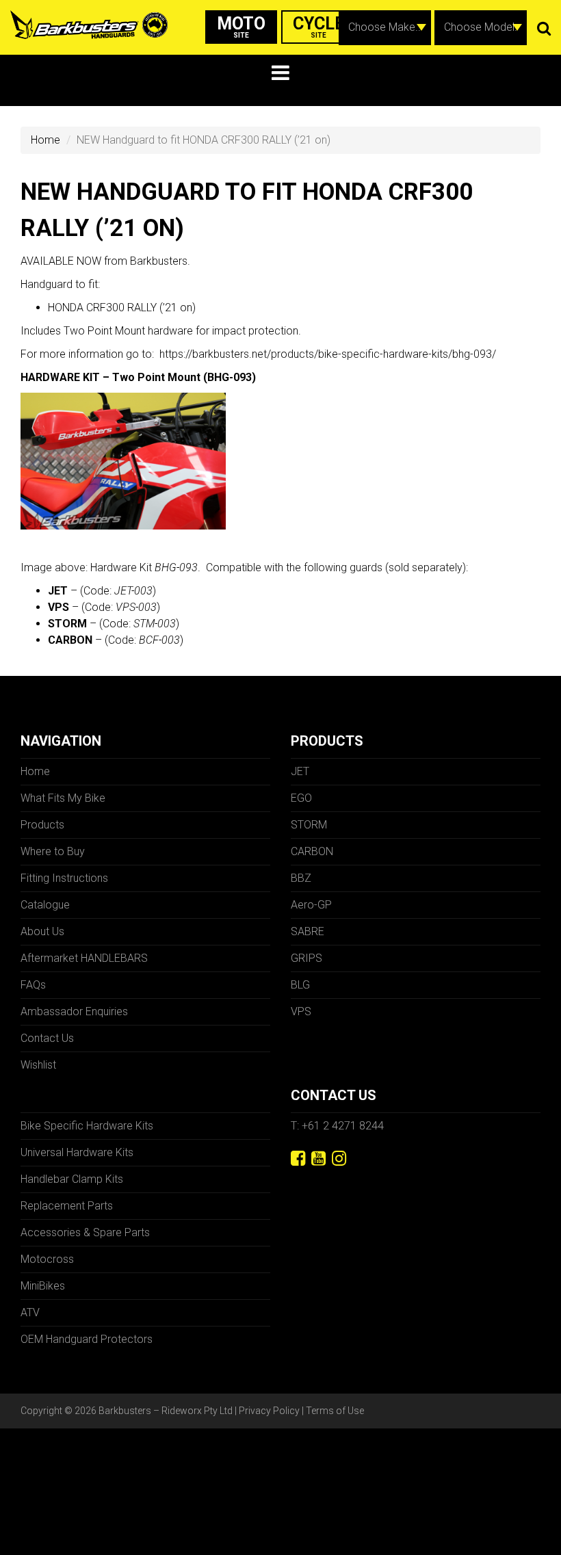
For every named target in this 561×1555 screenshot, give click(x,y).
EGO (301, 798)
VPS (301, 1011)
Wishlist (38, 1064)
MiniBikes (43, 1285)
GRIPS (306, 958)
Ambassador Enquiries (74, 1011)
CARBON (312, 851)
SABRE (307, 931)
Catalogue (45, 904)
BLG (300, 984)
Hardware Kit (144, 567)
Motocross (47, 1259)
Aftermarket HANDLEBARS (84, 958)
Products (42, 824)
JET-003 (133, 590)
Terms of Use (335, 1410)
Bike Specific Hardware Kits (87, 1125)
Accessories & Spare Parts (85, 1232)
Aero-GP (311, 904)
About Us (42, 931)
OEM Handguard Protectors (87, 1339)
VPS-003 (136, 607)
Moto (241, 26)
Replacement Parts (67, 1205)
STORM (309, 824)
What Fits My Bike (63, 798)
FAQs (33, 984)
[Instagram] (339, 1158)
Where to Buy (53, 851)
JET (300, 771)
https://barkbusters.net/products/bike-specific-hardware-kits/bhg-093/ (327, 354)
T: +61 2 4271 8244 (337, 1125)
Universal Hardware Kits (77, 1152)
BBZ (301, 878)
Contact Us (47, 1038)
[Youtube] (318, 1158)
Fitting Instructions (64, 878)
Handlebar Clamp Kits (72, 1179)
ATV (30, 1312)
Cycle (319, 26)
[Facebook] (298, 1158)
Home (45, 139)
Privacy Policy (269, 1410)
